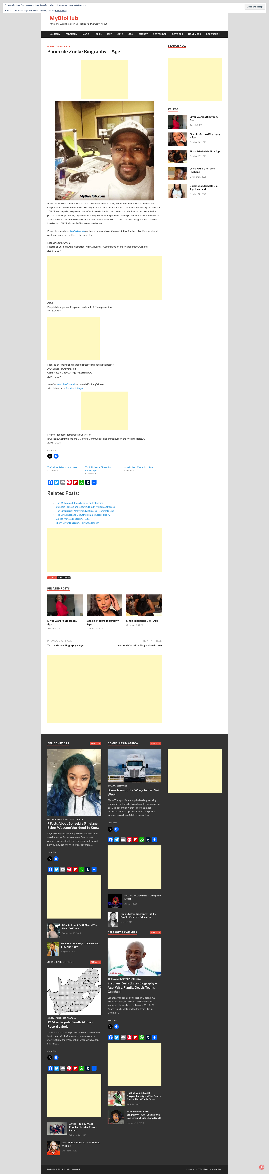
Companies (122, 786)
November (194, 34)
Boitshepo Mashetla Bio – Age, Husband (204, 187)
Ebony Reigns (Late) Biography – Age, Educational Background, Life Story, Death (144, 1114)
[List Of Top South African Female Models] (53, 1142)
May (109, 34)
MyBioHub (64, 18)
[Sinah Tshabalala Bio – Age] (144, 617)
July (130, 34)
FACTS (50, 819)
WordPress (204, 1169)
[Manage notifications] (261, 1167)
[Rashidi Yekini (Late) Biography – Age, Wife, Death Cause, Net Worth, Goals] (116, 1093)
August (143, 34)
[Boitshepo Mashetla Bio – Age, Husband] (177, 186)
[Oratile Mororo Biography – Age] (104, 617)
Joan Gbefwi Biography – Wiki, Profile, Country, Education (138, 915)
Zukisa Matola (77, 231)
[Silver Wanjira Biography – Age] (65, 617)
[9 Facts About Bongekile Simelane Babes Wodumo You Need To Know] (74, 816)
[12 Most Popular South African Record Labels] (74, 1015)
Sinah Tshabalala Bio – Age (142, 620)
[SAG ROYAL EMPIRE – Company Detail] (115, 895)
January (55, 34)
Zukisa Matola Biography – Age (62, 467)
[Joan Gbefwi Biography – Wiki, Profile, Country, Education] (113, 914)
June (120, 34)
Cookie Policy (60, 10)
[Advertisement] (104, 79)
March (86, 34)
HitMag (217, 1169)
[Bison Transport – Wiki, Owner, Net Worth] (135, 783)
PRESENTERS (64, 578)
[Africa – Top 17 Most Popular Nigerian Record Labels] (57, 1124)
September (160, 34)
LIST (59, 1018)
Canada (111, 786)
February (71, 34)
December (212, 34)
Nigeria (137, 979)
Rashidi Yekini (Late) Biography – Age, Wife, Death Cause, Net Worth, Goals (144, 1096)
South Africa (63, 46)
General (51, 46)
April (99, 34)
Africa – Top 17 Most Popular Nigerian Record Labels (83, 1127)
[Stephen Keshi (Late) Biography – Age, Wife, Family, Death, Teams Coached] (135, 976)
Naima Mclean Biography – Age (138, 467)
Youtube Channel (66, 384)
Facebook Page (74, 388)
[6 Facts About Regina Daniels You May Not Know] (53, 943)
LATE (129, 979)
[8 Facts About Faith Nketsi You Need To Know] (53, 925)
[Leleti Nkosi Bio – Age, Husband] (177, 168)
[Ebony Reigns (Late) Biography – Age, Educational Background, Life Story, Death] (116, 1111)
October (177, 34)
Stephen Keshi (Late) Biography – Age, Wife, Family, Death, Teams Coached (132, 987)
